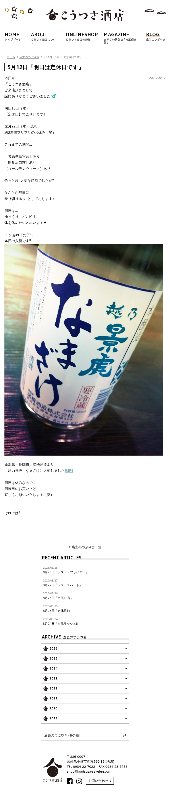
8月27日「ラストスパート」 (62, 582)
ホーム (11, 57)
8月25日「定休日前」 (58, 608)
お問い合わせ (98, 780)
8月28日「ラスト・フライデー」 (66, 570)
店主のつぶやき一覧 (87, 547)
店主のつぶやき (29, 57)
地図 (109, 761)
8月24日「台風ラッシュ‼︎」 (62, 621)
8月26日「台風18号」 (58, 595)
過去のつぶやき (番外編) (62, 735)
